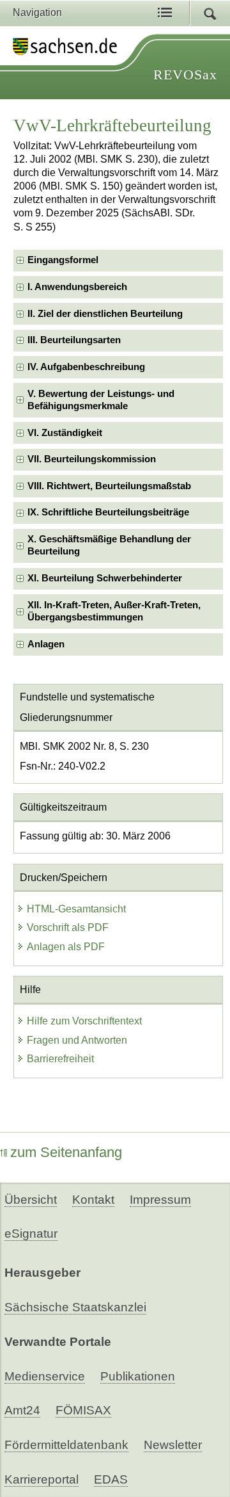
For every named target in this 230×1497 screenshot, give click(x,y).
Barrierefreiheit (60, 1058)
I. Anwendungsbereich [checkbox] (77, 287)
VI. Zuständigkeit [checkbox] (64, 433)
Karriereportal (41, 1479)
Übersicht (30, 1199)
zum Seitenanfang (66, 1152)
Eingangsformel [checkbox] (62, 260)
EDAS (111, 1479)
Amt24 (22, 1410)
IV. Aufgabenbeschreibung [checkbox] (86, 367)
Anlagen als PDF (66, 946)
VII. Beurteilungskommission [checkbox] (91, 459)
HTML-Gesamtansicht (76, 908)
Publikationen (137, 1376)
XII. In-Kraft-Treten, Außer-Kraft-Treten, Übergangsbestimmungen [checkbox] (114, 611)
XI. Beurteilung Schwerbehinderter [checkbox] (104, 578)
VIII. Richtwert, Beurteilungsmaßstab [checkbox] (109, 486)
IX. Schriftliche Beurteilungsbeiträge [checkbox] (108, 512)
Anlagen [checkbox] (46, 644)
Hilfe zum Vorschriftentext (84, 1021)
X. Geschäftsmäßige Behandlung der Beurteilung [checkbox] (109, 545)
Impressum (160, 1199)
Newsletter (173, 1445)
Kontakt (93, 1199)
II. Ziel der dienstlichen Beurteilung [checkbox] (105, 314)
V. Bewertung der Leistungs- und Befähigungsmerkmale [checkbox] (100, 400)
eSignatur (30, 1233)
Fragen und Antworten (77, 1040)
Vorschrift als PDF (68, 927)
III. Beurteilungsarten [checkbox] (74, 340)
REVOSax (185, 75)
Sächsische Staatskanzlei (75, 1307)
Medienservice (44, 1376)
